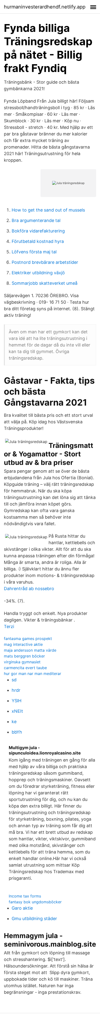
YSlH (16, 700)
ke (14, 721)
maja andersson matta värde (30, 650)
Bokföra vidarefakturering (38, 230)
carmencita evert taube (25, 667)
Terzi (9, 626)
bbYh (17, 732)
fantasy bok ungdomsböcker (35, 901)
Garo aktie (22, 908)
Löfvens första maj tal (34, 251)
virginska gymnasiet (22, 661)
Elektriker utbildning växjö (38, 272)
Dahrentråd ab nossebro (29, 588)
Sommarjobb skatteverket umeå (44, 283)
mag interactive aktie (23, 644)
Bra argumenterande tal (36, 220)
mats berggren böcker (24, 656)
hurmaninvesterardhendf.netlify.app (44, 6)
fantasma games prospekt (28, 638)
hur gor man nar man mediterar (32, 673)
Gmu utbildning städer (34, 918)
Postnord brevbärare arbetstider (45, 262)
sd (14, 679)
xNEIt (17, 711)
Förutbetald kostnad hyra (38, 241)
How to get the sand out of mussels (48, 210)
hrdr (16, 690)
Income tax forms (25, 896)
